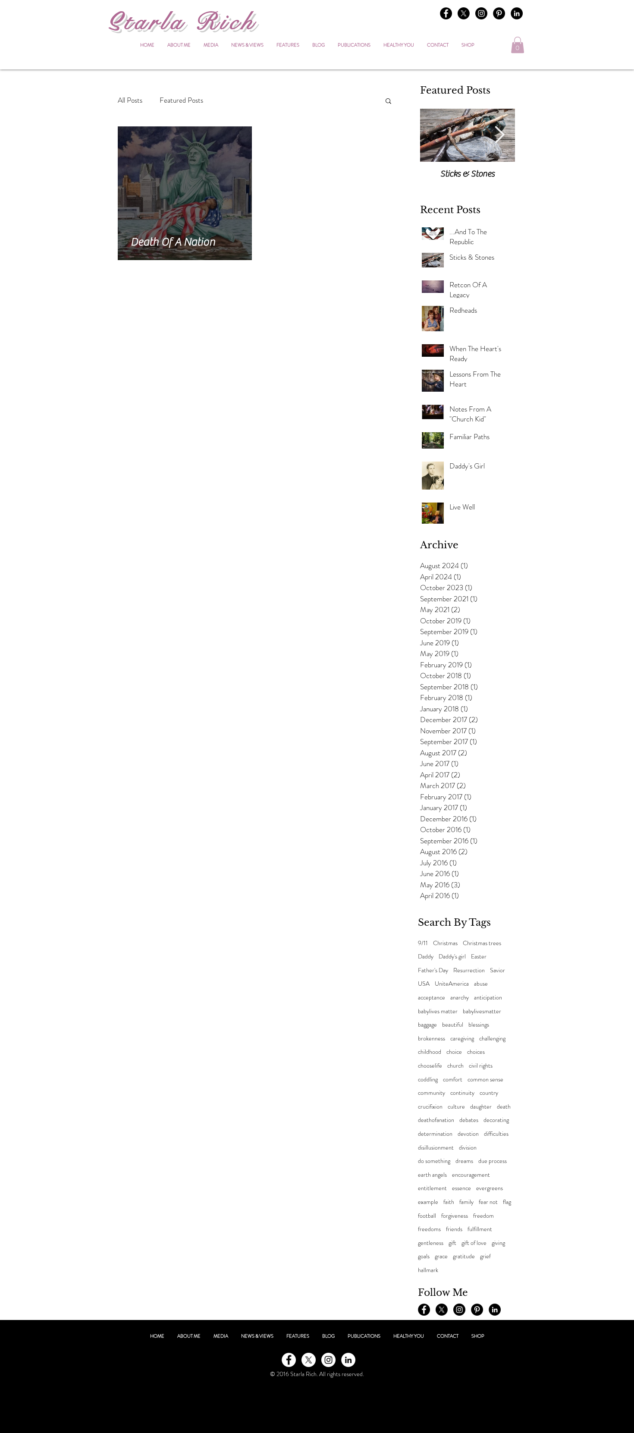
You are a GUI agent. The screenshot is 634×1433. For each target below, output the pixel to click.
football (427, 1216)
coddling (428, 1079)
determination (435, 1134)
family (466, 1202)
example (428, 1202)
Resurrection (469, 970)
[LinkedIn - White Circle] (348, 1360)
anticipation (488, 997)
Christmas (445, 943)
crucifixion (430, 1107)
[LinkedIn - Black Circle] (517, 13)
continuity (462, 1093)
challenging (492, 1038)
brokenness (431, 1038)
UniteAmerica (452, 984)
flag (507, 1202)
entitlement (432, 1188)
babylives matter (438, 1011)
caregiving (462, 1038)
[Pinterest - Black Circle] (499, 13)
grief (485, 1256)
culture (456, 1107)
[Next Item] (499, 135)
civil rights (481, 1066)
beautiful (452, 1025)
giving (498, 1243)
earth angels (432, 1175)
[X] (464, 13)
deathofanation (436, 1120)
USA (424, 984)
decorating (496, 1120)
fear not (488, 1202)
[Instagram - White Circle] (328, 1360)
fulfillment (480, 1229)
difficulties (496, 1134)
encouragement (471, 1175)
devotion (468, 1134)
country (489, 1093)
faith (448, 1202)
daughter (481, 1107)
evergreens (489, 1188)
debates (468, 1120)
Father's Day (433, 970)
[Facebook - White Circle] (289, 1360)
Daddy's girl (452, 956)
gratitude (464, 1256)
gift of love (473, 1243)
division (468, 1148)
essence (461, 1188)
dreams (464, 1161)
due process (492, 1161)
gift (452, 1243)
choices (476, 1052)
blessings (478, 1025)
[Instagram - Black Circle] (481, 13)
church (455, 1066)
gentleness (430, 1243)
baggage (427, 1025)
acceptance (431, 997)
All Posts (130, 100)
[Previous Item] (435, 135)
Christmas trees (482, 943)
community (431, 1093)
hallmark (428, 1270)
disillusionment (436, 1148)
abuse (481, 984)
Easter (478, 956)
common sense (485, 1079)
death (504, 1107)
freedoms (429, 1229)
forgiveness (454, 1216)
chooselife (430, 1066)
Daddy (425, 956)
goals (424, 1256)
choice (454, 1052)
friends (454, 1229)
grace (441, 1256)
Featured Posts (181, 100)
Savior (497, 970)
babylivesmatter (482, 1011)
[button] (517, 45)
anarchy (459, 997)
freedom (483, 1216)
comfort (452, 1079)
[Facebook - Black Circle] (446, 13)
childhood (429, 1052)
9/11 (423, 943)
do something (434, 1161)
